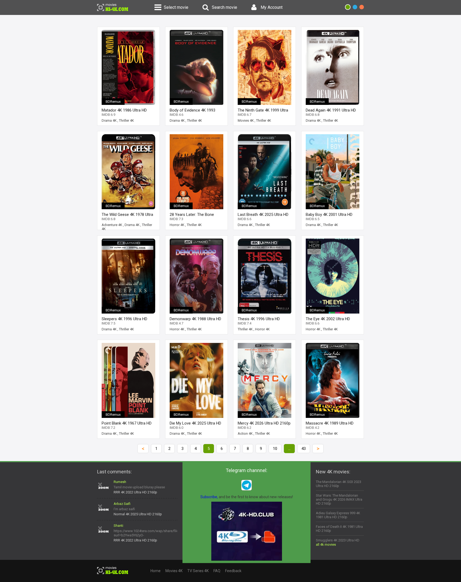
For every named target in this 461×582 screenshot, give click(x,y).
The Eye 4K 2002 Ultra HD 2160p (328, 319)
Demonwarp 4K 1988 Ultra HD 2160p (195, 319)
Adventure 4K (112, 225)
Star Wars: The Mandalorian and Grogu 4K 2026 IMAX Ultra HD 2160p (339, 499)
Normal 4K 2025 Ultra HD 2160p (138, 514)
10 (275, 448)
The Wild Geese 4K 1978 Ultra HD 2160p (127, 214)
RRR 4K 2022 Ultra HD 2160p (135, 492)
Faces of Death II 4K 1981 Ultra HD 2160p (339, 529)
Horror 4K (177, 225)
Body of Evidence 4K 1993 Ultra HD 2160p (192, 110)
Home (155, 571)
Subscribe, (209, 497)
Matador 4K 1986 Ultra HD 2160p (124, 110)
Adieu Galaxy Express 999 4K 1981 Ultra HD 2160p (338, 515)
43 (303, 448)
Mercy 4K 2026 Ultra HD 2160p (264, 423)
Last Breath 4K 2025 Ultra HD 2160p (263, 214)
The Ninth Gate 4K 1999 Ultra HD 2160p (263, 110)
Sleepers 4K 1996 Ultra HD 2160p (124, 319)
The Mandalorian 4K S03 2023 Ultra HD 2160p (338, 484)
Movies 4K (246, 120)
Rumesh (120, 482)
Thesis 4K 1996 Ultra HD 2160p (259, 319)
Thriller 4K (126, 120)
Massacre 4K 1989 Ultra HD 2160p (329, 423)
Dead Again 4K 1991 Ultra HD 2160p (331, 110)
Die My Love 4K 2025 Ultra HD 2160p (195, 423)
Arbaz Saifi (122, 504)
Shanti (118, 526)
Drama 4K (109, 120)
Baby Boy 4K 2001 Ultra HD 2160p (329, 214)
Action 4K (245, 433)
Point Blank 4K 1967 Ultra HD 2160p (127, 423)
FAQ (216, 571)
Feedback (233, 571)
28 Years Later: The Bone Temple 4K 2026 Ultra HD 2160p (192, 214)
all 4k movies (326, 545)
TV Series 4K (198, 571)
